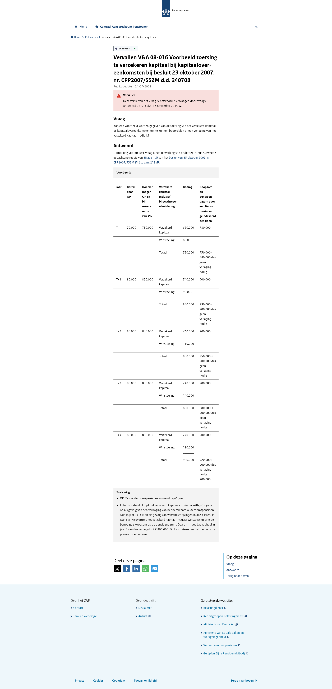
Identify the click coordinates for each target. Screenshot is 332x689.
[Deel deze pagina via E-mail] (154, 568)
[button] (125, 48)
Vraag (230, 564)
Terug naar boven (237, 576)
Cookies (98, 680)
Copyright (118, 680)
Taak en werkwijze (85, 616)
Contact (78, 608)
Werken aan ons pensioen (220, 645)
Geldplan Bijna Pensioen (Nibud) (224, 653)
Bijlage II (149, 158)
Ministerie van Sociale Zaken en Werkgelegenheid (223, 635)
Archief (142, 616)
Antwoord (232, 570)
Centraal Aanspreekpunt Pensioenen (124, 27)
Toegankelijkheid (145, 680)
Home (77, 37)
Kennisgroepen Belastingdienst (223, 616)
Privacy (79, 680)
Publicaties (91, 37)
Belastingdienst (213, 608)
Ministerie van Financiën (218, 624)
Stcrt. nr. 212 (147, 162)
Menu (83, 27)
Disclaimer (145, 608)
